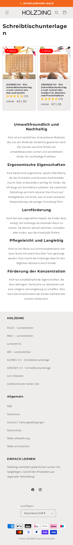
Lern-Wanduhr (15, 376)
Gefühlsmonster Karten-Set (23, 384)
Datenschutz (14, 430)
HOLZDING (31, 538)
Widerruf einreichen (18, 446)
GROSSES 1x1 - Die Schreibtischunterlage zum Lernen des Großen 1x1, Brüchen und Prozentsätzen (53, 90)
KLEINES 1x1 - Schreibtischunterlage (28, 360)
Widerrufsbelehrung (18, 438)
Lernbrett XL (14, 344)
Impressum (13, 414)
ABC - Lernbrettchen (19, 352)
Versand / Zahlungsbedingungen (25, 422)
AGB (9, 406)
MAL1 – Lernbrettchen (20, 336)
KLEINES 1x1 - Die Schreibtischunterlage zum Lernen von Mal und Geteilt (19, 88)
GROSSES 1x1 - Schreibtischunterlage (29, 368)
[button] (7, 12)
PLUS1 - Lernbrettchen (20, 328)
